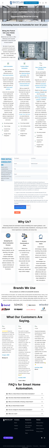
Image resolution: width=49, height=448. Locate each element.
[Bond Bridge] (5, 304)
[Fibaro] (18, 309)
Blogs (26, 433)
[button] (2, 2)
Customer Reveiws (29, 430)
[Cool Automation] (30, 305)
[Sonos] (18, 305)
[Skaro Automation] (30, 309)
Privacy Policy (39, 431)
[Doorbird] (43, 305)
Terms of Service (40, 428)
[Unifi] (43, 309)
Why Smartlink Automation (28, 426)
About (15, 422)
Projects (16, 425)
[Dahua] (5, 309)
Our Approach (28, 422)
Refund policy (39, 425)
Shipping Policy (39, 422)
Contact (16, 428)
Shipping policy (25, 447)
